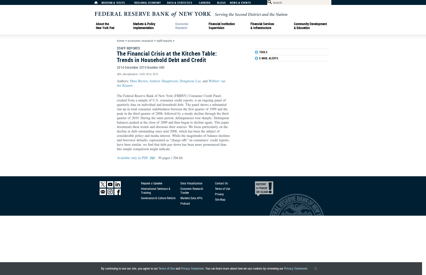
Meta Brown (138, 81)
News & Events (240, 2)
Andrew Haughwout (163, 81)
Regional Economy (147, 2)
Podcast (185, 203)
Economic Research (181, 26)
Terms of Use (167, 268)
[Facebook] (117, 194)
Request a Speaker (151, 183)
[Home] (99, 3)
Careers (205, 2)
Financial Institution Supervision (222, 26)
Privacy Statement (192, 268)
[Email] (103, 194)
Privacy (219, 194)
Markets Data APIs (191, 198)
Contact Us (221, 183)
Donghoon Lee (190, 81)
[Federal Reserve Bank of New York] (191, 14)
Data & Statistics (179, 2)
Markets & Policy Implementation (144, 26)
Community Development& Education (310, 26)
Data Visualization (191, 183)
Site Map (220, 199)
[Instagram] (110, 194)
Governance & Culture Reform (158, 198)
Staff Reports (164, 41)
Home (120, 41)
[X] (103, 186)
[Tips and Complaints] (257, 190)
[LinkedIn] (117, 186)
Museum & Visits (113, 2)
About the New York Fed (105, 26)
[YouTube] (110, 186)
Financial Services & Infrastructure (262, 26)
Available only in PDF (133, 157)
